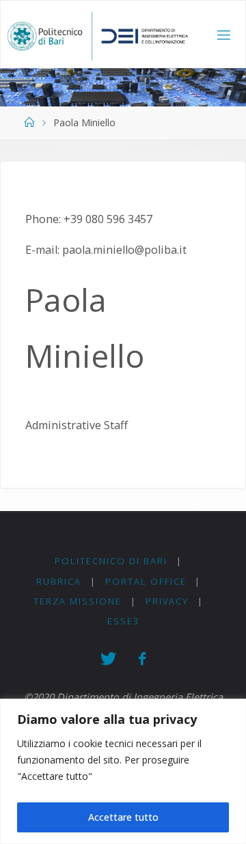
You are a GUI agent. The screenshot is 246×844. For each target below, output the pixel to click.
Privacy (167, 601)
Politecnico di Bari (111, 561)
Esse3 (123, 621)
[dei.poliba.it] (97, 34)
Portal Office (146, 581)
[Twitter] (108, 659)
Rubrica (58, 581)
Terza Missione (77, 601)
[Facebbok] (141, 659)
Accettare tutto (123, 817)
